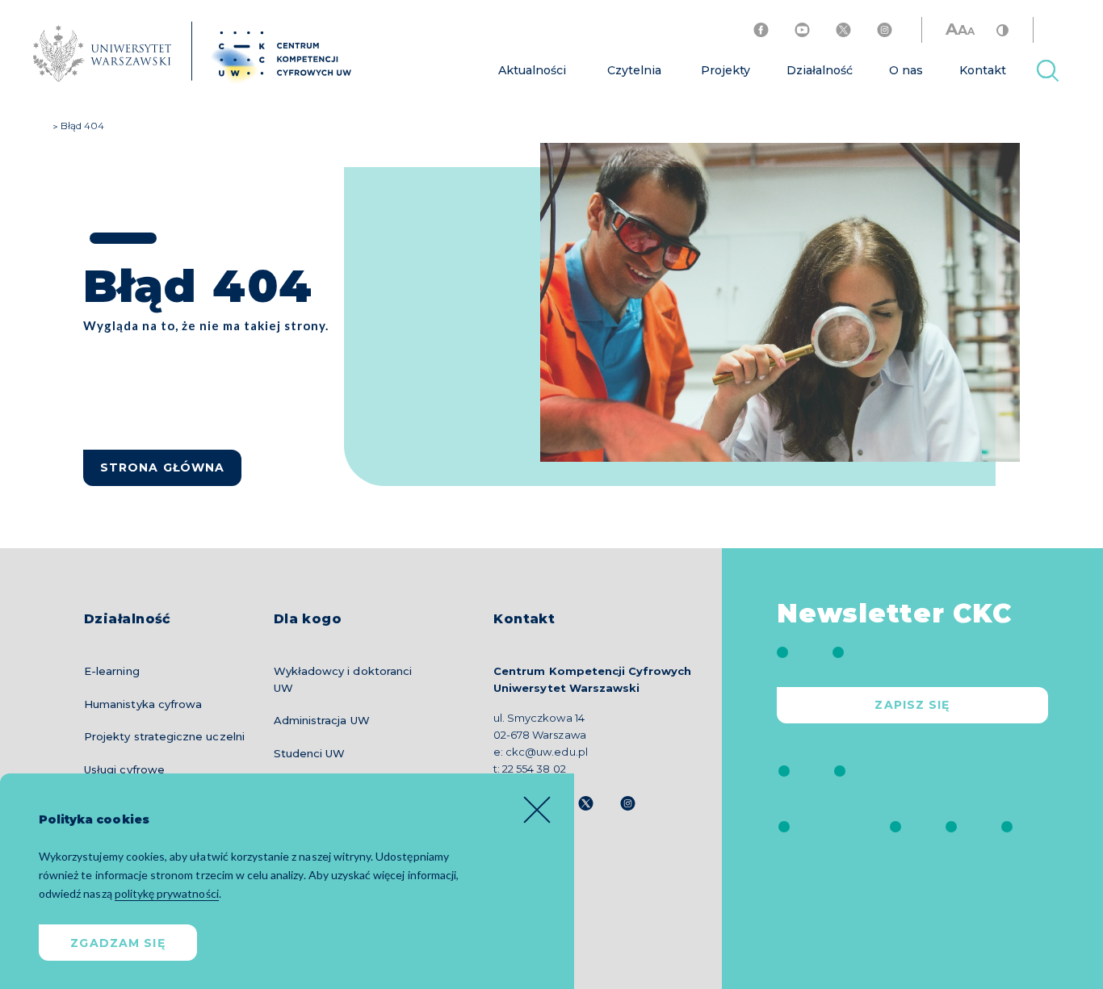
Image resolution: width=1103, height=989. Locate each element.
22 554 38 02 (533, 768)
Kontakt (982, 70)
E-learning (112, 670)
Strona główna (162, 467)
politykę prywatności (167, 893)
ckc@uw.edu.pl (546, 751)
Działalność (819, 70)
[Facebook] (761, 30)
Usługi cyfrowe (124, 769)
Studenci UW (310, 753)
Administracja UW (322, 720)
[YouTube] (802, 30)
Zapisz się (912, 705)
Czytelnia (634, 70)
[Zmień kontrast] (1002, 29)
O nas (906, 70)
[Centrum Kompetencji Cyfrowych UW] (183, 53)
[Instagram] (884, 30)
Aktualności (532, 70)
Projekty (725, 70)
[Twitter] (843, 30)
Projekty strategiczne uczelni (164, 736)
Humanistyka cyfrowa (143, 704)
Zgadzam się (117, 943)
